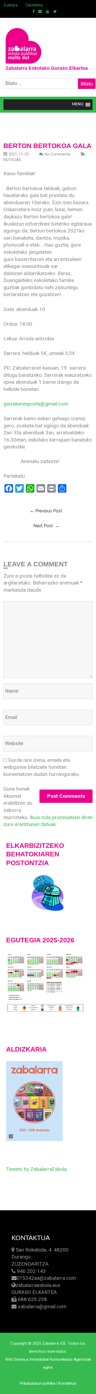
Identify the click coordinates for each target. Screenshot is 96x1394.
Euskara (11, 5)
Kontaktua (67, 1383)
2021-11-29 (19, 154)
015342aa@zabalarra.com (46, 1278)
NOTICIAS (12, 159)
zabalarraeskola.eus (38, 1285)
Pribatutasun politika (37, 1383)
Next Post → (46, 525)
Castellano (34, 5)
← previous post (46, 510)
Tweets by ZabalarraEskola (36, 1169)
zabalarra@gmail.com (42, 1306)
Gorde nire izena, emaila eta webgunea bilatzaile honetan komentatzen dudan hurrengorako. (41, 767)
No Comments (57, 154)
